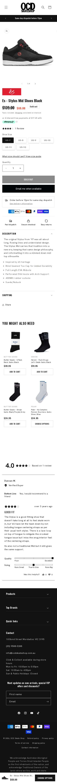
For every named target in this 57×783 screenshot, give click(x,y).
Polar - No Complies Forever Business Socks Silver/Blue (41, 412)
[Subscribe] (47, 701)
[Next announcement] (51, 18)
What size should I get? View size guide (21, 156)
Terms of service (22, 743)
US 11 (10, 148)
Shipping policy (38, 743)
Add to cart (15, 371)
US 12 (24, 148)
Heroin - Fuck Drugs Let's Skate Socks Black (41, 361)
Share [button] (8, 304)
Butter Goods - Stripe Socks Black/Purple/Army (14, 411)
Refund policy (33, 738)
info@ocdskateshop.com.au (20, 653)
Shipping (18, 113)
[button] (6, 7)
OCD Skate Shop (17, 738)
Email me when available (28, 188)
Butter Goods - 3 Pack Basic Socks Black (13, 361)
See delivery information (21, 203)
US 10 (49, 141)
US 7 (9, 141)
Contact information (30, 748)
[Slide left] (22, 83)
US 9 (35, 141)
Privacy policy (48, 738)
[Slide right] (35, 83)
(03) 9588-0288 (14, 646)
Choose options (45, 777)
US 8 (22, 141)
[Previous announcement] (5, 18)
